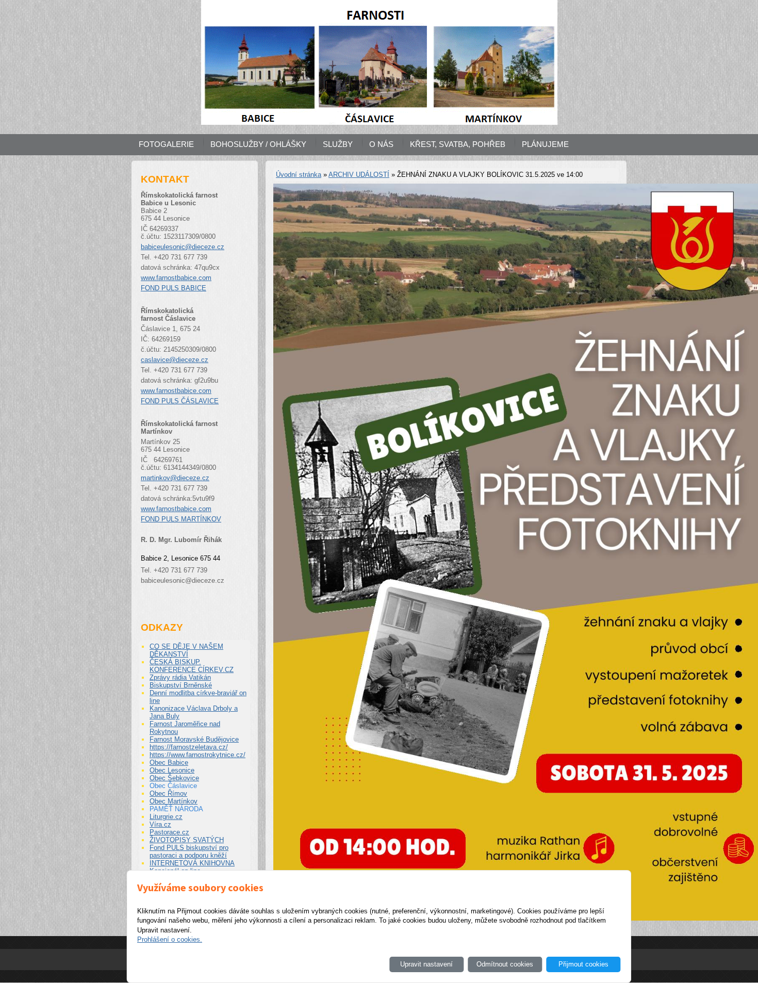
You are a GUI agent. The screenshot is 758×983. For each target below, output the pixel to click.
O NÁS (381, 144)
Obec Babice (169, 762)
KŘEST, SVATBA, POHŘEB (457, 144)
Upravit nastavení (426, 964)
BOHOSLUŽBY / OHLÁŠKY (258, 144)
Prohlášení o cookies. (169, 939)
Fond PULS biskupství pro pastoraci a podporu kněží (189, 851)
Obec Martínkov (173, 801)
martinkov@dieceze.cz (175, 478)
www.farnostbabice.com (176, 278)
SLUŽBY (338, 144)
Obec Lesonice (172, 770)
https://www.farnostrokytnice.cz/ (197, 755)
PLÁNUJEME (545, 144)
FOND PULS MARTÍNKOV (181, 519)
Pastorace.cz (169, 832)
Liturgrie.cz (166, 817)
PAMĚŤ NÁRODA (176, 809)
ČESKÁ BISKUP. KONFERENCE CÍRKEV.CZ (192, 666)
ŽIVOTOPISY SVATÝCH (187, 840)
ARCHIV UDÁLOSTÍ (358, 174)
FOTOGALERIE (166, 144)
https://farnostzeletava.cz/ (189, 747)
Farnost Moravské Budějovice (194, 739)
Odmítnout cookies (504, 964)
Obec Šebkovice (174, 778)
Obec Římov (168, 793)
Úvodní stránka (298, 174)
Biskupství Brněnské (181, 685)
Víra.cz (160, 824)
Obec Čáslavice (173, 786)
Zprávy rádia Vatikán (180, 677)
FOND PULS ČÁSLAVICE (180, 401)
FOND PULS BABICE (173, 288)
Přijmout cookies (583, 964)
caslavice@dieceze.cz (174, 360)
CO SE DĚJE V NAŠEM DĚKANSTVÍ (186, 650)
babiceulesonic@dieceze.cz (182, 247)
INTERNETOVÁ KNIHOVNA (192, 863)
